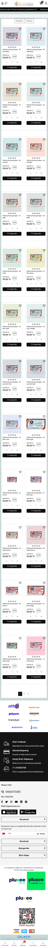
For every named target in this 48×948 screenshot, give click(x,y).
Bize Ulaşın (24, 855)
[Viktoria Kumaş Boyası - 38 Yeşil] (12, 258)
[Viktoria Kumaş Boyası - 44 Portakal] (36, 147)
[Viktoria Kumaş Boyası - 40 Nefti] (36, 202)
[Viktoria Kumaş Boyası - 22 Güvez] (12, 479)
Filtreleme (19, 21)
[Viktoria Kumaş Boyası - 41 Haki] (12, 202)
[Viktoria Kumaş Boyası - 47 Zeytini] (12, 91)
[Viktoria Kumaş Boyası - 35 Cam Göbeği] (36, 313)
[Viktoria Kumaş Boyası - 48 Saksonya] (36, 36)
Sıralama (29, 21)
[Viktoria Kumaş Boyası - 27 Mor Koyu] (36, 479)
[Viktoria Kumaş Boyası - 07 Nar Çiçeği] (36, 590)
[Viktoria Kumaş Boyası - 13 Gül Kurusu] (36, 645)
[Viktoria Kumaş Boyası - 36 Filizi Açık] (12, 313)
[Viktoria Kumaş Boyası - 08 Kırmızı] (12, 590)
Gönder (42, 834)
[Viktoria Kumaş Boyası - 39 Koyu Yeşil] (12, 645)
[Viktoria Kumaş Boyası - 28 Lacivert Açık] (36, 368)
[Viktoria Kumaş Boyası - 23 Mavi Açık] (36, 424)
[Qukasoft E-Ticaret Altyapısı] (24, 937)
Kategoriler (24, 848)
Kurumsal (24, 819)
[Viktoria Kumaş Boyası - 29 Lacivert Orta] (12, 368)
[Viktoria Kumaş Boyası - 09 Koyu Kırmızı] (36, 535)
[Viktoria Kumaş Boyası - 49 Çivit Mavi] (12, 36)
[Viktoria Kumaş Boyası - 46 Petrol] (36, 91)
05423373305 (12, 791)
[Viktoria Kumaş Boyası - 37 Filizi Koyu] (36, 258)
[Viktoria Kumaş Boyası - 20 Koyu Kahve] (12, 535)
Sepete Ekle (13, 67)
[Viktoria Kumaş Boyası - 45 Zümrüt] (12, 147)
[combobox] (4, 834)
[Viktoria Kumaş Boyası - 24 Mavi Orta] (12, 424)
